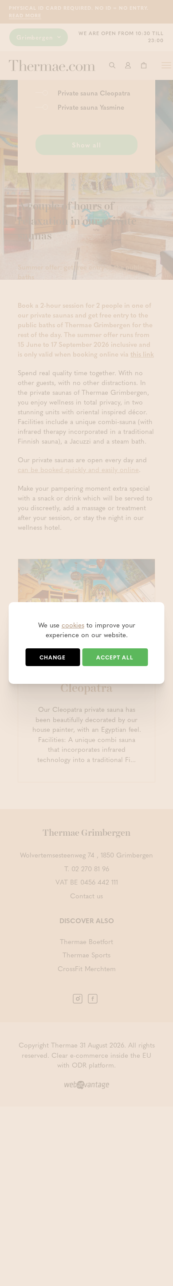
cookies (73, 625)
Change (52, 657)
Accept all (115, 657)
